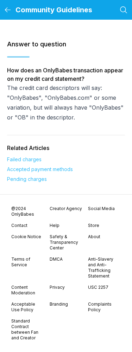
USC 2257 (98, 287)
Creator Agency (66, 208)
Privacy (57, 287)
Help (54, 225)
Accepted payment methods (40, 169)
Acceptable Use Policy (23, 306)
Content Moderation (23, 290)
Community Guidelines (53, 10)
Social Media (101, 208)
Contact (19, 225)
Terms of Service (20, 261)
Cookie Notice (26, 236)
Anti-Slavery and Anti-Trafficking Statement (100, 267)
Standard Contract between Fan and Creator (24, 329)
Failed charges (24, 159)
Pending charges (27, 179)
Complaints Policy (100, 306)
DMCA (56, 259)
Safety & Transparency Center (64, 242)
